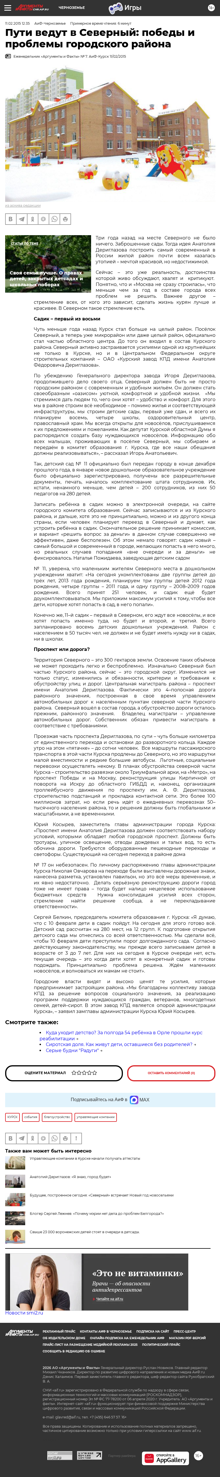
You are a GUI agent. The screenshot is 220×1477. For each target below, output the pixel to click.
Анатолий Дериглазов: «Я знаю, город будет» (70, 1177)
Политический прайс (161, 1345)
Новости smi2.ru (24, 1313)
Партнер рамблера (121, 1455)
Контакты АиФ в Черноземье (106, 1331)
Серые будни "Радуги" (72, 1050)
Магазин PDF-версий (187, 1338)
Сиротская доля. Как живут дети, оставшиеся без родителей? (119, 1044)
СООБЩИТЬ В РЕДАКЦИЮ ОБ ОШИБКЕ (74, 1351)
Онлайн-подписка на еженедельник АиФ (127, 1338)
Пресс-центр (185, 1331)
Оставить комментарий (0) (171, 1073)
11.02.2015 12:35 (17, 23)
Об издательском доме (64, 1338)
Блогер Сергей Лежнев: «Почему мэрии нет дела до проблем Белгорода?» (97, 1213)
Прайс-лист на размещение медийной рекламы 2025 (90, 1345)
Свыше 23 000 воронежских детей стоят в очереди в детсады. (85, 1232)
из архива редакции (23, 205)
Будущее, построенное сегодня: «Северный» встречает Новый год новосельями (102, 1195)
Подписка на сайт (152, 1331)
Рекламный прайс (59, 1331)
